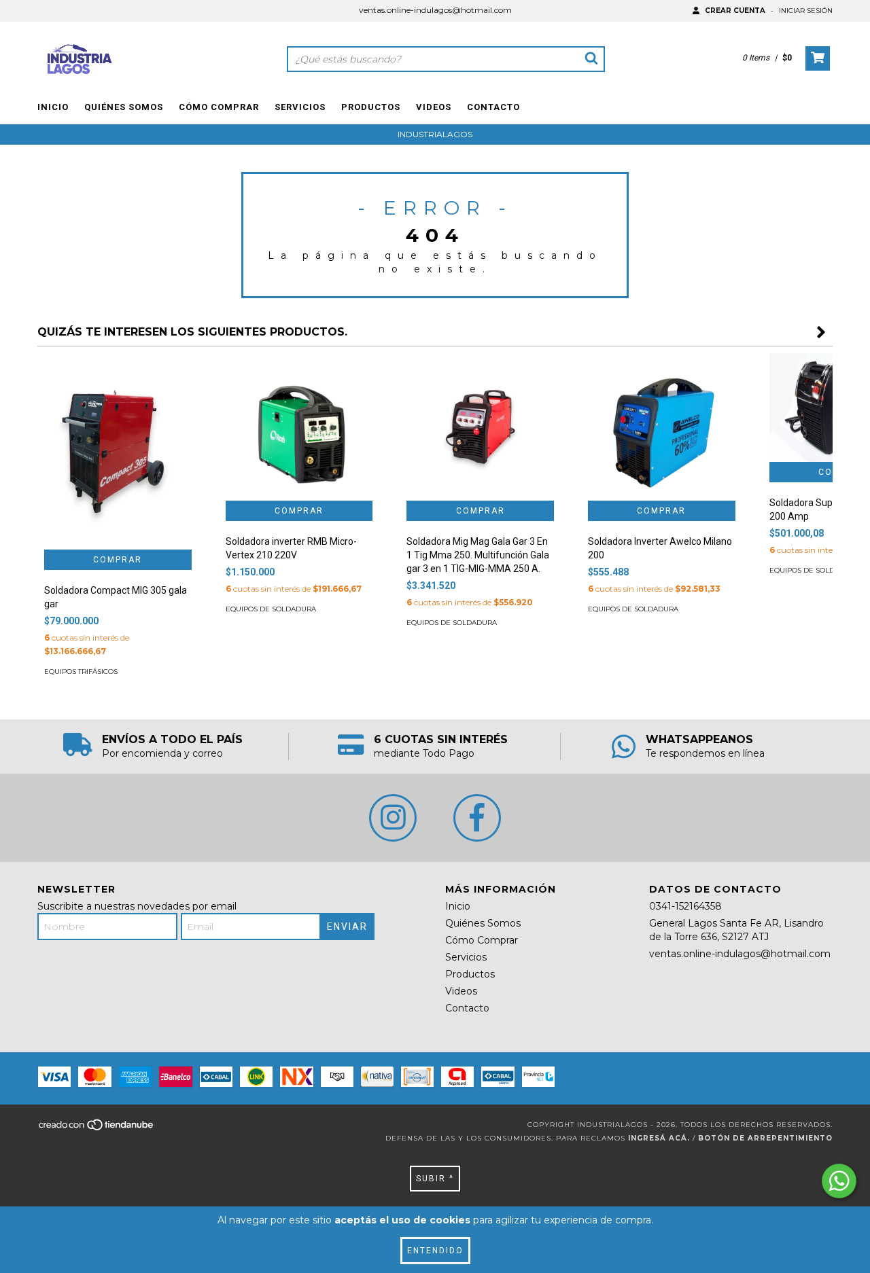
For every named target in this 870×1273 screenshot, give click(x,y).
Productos (370, 107)
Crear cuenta (735, 10)
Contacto (493, 107)
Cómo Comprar (219, 107)
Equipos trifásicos (81, 671)
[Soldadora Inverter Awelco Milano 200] (661, 427)
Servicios (300, 107)
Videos (433, 107)
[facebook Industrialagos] (477, 818)
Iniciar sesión (806, 10)
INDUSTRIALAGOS (435, 134)
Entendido (435, 1250)
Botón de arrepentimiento (765, 1138)
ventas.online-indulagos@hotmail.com (435, 10)
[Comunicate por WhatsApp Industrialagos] (839, 1181)
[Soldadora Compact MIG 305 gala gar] (118, 451)
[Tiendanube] (96, 1128)
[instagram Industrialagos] (393, 818)
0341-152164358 (685, 906)
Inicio (53, 107)
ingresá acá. (659, 1138)
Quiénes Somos (123, 107)
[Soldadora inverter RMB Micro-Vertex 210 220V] (299, 427)
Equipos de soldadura (271, 609)
